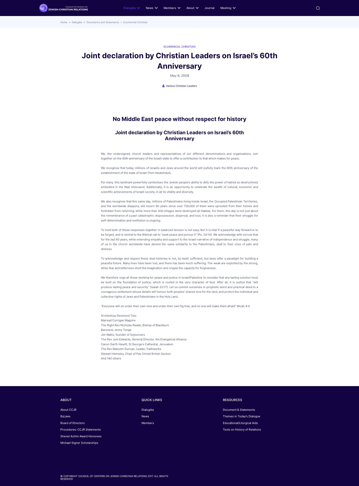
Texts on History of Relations (242, 429)
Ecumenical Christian (135, 22)
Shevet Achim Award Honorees (81, 436)
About (190, 8)
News (149, 8)
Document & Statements (239, 410)
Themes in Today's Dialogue (241, 416)
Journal (209, 8)
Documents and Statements (103, 22)
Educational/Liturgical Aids (240, 423)
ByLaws (65, 416)
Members (170, 8)
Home (63, 22)
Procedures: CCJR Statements (80, 429)
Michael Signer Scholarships (79, 443)
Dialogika (129, 8)
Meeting (225, 8)
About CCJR (68, 410)
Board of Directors (72, 423)
